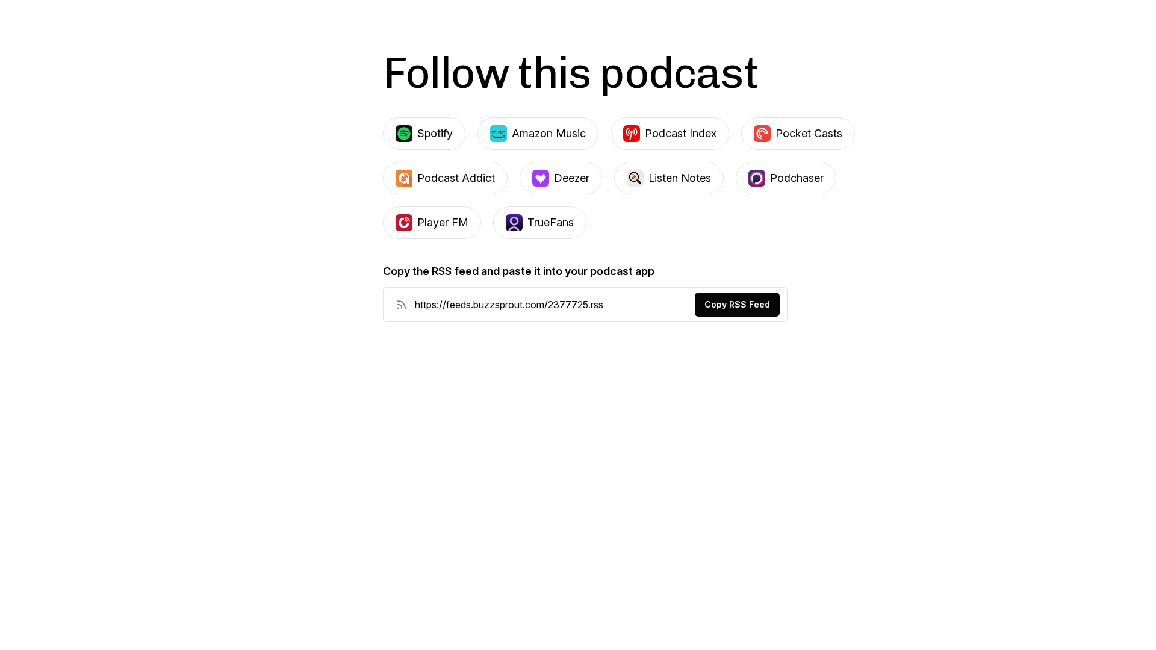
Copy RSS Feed (737, 304)
